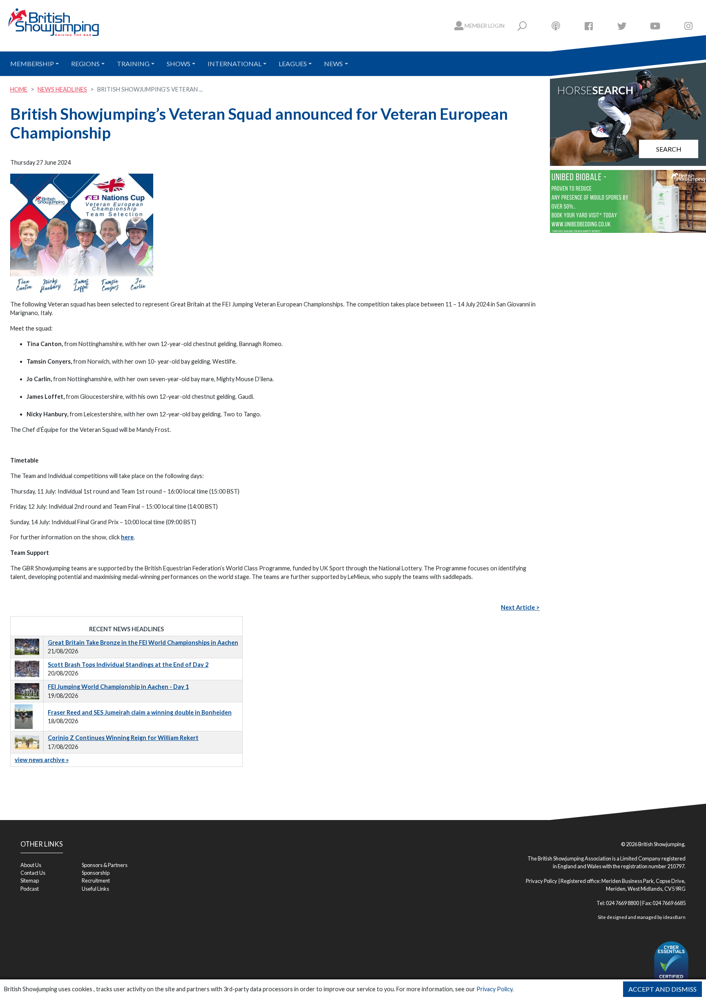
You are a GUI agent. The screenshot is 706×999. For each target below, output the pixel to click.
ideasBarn (674, 917)
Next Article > (520, 607)
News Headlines (62, 89)
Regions (85, 63)
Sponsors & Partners (104, 865)
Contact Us (32, 872)
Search (668, 149)
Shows (178, 63)
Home (18, 89)
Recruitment (96, 880)
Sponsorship (95, 872)
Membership (32, 63)
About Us (30, 865)
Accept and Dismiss (662, 989)
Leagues (293, 63)
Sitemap (29, 880)
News (333, 63)
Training (133, 63)
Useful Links (95, 888)
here (127, 537)
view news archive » (42, 759)
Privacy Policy (494, 989)
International (234, 63)
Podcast (29, 888)
